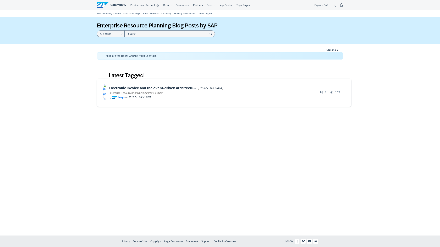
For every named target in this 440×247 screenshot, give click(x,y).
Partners (198, 5)
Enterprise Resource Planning (157, 14)
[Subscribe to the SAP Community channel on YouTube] (309, 241)
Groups (167, 5)
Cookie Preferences (225, 241)
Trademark (192, 241)
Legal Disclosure (173, 241)
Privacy (126, 241)
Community (118, 4)
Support (206, 241)
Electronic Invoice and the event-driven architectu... (166, 88)
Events (210, 5)
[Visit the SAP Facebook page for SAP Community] (297, 241)
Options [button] (331, 50)
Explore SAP (321, 5)
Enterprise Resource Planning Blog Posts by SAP (136, 93)
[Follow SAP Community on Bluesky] (303, 241)
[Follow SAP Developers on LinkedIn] (315, 241)
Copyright (155, 241)
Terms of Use (140, 241)
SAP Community (104, 14)
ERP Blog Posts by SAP (184, 14)
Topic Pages (243, 5)
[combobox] (169, 33)
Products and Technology (144, 5)
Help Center (225, 5)
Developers (182, 5)
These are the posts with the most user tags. (130, 55)
